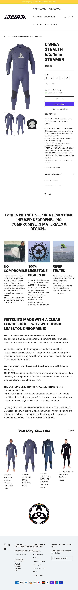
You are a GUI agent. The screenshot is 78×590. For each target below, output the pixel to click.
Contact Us (37, 551)
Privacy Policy (38, 575)
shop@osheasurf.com (26, 551)
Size (46, 74)
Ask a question (51, 180)
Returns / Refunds (39, 561)
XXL (53, 84)
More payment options (59, 109)
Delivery (36, 558)
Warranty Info (37, 565)
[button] (9, 124)
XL (47, 84)
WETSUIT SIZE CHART (53, 174)
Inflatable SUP (12, 37)
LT (67, 78)
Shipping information (54, 186)
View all (71, 430)
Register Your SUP (39, 568)
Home (5, 37)
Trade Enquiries (38, 554)
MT (57, 78)
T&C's (35, 571)
